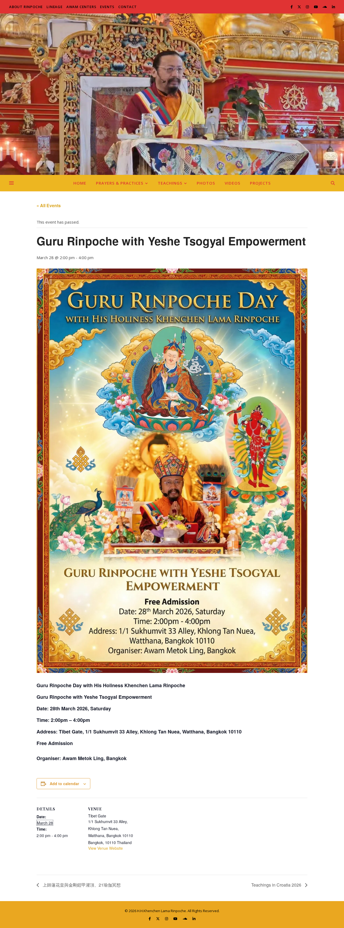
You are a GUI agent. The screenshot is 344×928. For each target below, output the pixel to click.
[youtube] (316, 6)
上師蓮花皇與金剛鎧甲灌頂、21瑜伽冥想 (81, 885)
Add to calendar (64, 783)
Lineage (54, 6)
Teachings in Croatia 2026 (276, 885)
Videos (232, 183)
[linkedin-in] (333, 6)
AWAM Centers (81, 6)
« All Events (49, 205)
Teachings (170, 183)
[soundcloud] (325, 6)
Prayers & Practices (119, 183)
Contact (127, 6)
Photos (206, 183)
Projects (260, 183)
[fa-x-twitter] (300, 6)
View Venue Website (105, 848)
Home (79, 183)
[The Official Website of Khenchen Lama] (172, 94)
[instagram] (308, 6)
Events (107, 6)
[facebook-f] (292, 6)
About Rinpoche (26, 6)
